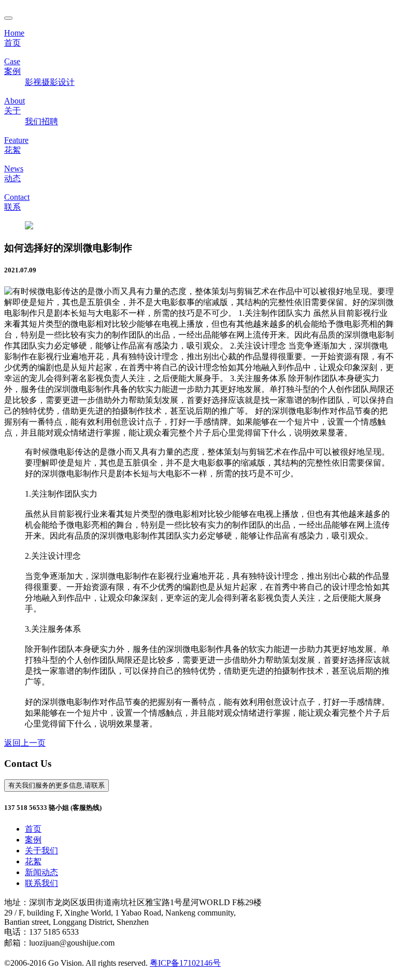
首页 (33, 828)
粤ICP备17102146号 (185, 963)
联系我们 (41, 883)
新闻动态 (41, 872)
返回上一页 (25, 742)
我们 (33, 121)
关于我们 (41, 850)
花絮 (33, 861)
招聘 (49, 121)
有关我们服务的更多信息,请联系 (56, 785)
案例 (33, 839)
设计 (66, 82)
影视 (33, 82)
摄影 (49, 82)
